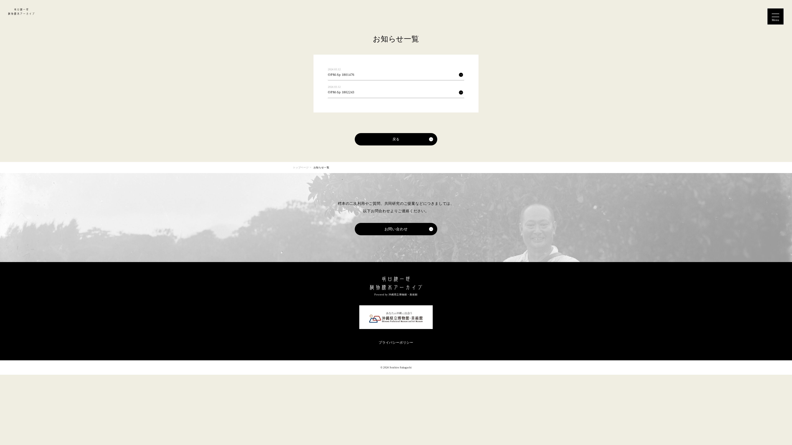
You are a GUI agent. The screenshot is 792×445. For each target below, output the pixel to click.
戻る (396, 139)
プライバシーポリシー (396, 342)
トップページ (301, 167)
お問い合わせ (396, 229)
